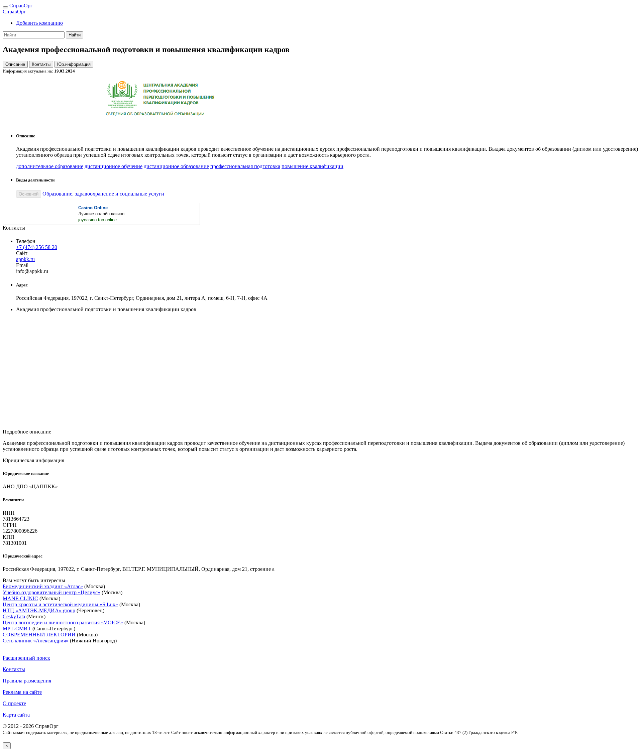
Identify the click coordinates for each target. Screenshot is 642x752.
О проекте (14, 703)
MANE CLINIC (20, 598)
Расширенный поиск (26, 658)
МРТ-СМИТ (17, 628)
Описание (15, 64)
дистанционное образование (176, 166)
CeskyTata (14, 616)
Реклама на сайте (22, 692)
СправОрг (21, 5)
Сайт (21, 253)
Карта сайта (16, 715)
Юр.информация (74, 64)
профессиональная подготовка (245, 166)
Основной (28, 194)
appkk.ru (25, 259)
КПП (8, 537)
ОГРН (10, 525)
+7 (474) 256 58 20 (36, 247)
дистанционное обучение (113, 166)
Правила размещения (27, 680)
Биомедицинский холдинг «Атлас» (43, 586)
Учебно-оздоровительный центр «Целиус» (51, 592)
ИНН (9, 513)
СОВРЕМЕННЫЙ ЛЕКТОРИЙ (39, 634)
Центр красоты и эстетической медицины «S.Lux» (60, 604)
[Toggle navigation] (5, 7)
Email (22, 265)
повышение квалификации (312, 166)
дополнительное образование (49, 166)
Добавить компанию (39, 23)
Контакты (41, 64)
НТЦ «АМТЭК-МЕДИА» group (39, 610)
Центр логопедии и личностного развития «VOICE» (63, 622)
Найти (75, 34)
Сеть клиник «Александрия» (36, 640)
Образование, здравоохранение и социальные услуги (103, 194)
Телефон (25, 241)
